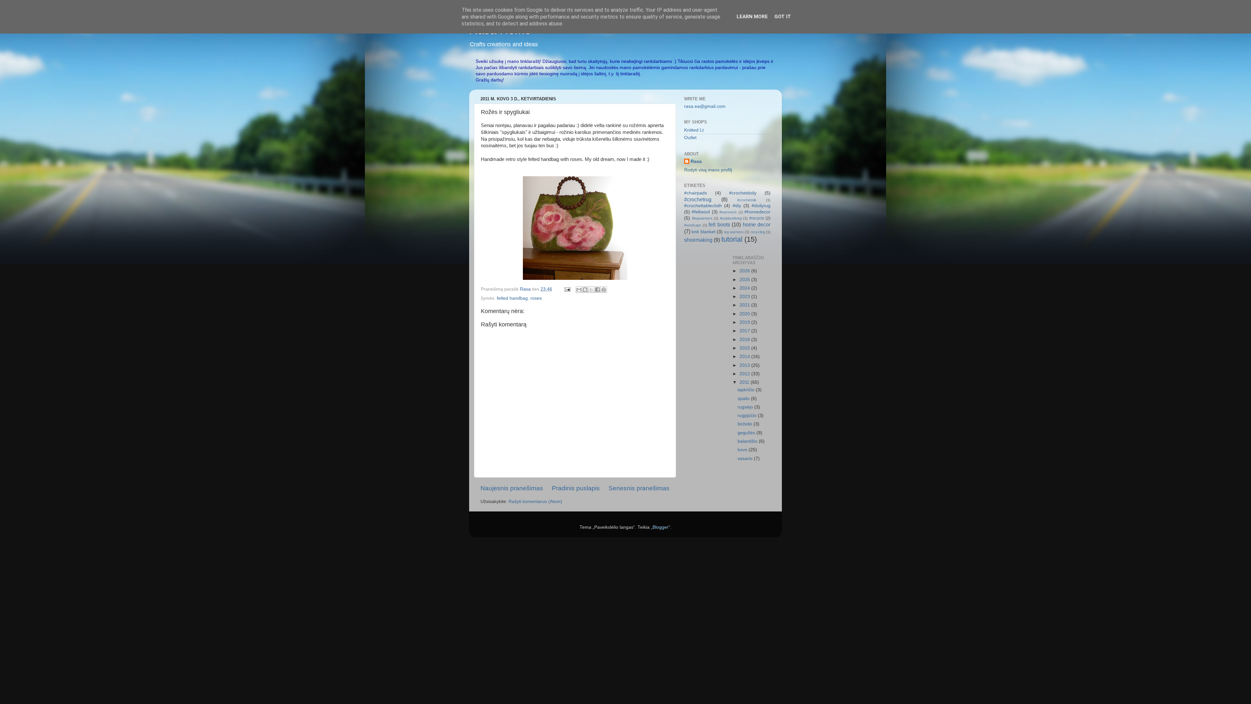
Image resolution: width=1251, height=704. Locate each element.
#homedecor (757, 211)
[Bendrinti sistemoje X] (591, 289)
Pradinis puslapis (576, 488)
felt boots (719, 224)
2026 (745, 270)
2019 (745, 322)
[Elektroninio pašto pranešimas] (567, 289)
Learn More (752, 17)
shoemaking (698, 240)
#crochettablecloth (703, 205)
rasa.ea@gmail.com (705, 106)
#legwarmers (702, 218)
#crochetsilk (746, 200)
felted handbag (512, 298)
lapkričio (747, 389)
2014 (745, 356)
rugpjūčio (748, 415)
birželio (746, 424)
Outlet (690, 137)
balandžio (748, 441)
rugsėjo (746, 407)
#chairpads (695, 193)
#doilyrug (761, 205)
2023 (745, 296)
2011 (745, 382)
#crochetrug (698, 199)
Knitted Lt (694, 130)
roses (536, 298)
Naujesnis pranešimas (512, 488)
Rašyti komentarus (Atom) (535, 501)
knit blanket (703, 231)
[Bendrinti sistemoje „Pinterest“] (603, 289)
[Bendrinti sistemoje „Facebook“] (597, 289)
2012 (745, 373)
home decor (757, 224)
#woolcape (692, 225)
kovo (743, 449)
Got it (782, 17)
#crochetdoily (742, 193)
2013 (745, 365)
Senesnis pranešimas (639, 488)
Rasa (696, 161)
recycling (758, 232)
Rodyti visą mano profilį (708, 169)
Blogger (661, 527)
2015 (745, 348)
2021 (745, 305)
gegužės (747, 432)
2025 (745, 279)
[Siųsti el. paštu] (579, 289)
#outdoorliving (731, 218)
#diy (737, 205)
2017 (745, 330)
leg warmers (734, 232)
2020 (745, 313)
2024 (745, 288)
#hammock (728, 212)
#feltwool (701, 211)
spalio (744, 398)
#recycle (756, 218)
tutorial (731, 239)
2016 (745, 339)
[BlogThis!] (585, 289)
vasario (746, 458)
